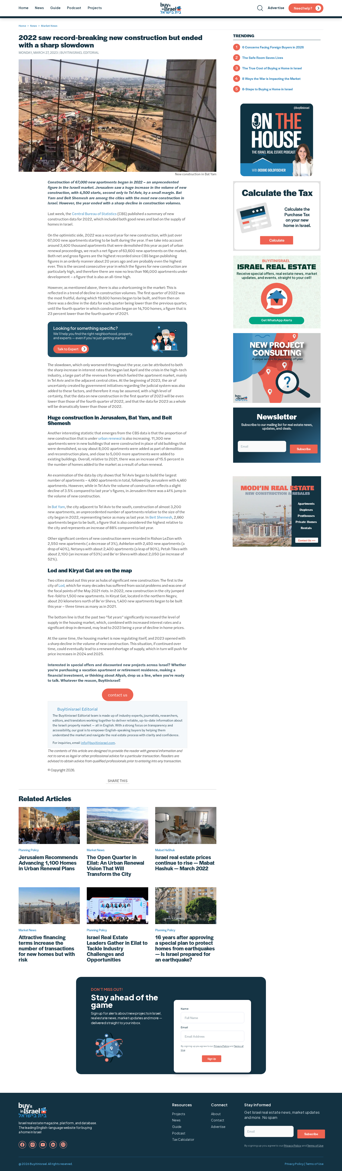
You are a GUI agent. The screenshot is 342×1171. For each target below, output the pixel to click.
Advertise (276, 8)
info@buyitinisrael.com (98, 742)
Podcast (74, 8)
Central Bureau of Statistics (94, 213)
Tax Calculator (183, 1139)
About (216, 1114)
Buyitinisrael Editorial (79, 52)
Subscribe (304, 449)
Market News (49, 26)
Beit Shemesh (160, 517)
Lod (61, 585)
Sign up (212, 1058)
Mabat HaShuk (165, 850)
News (39, 8)
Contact (217, 1120)
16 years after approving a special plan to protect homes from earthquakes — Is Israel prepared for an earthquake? (185, 948)
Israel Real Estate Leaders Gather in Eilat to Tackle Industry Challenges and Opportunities (117, 948)
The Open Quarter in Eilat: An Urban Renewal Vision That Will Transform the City (115, 865)
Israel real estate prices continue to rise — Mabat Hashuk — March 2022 (185, 862)
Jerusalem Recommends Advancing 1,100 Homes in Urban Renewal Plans (48, 862)
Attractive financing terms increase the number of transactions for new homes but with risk (47, 948)
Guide (55, 8)
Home (23, 8)
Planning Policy (29, 850)
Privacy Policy (221, 1046)
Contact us (117, 695)
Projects (95, 8)
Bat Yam (58, 506)
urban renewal (110, 438)
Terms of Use (315, 1145)
